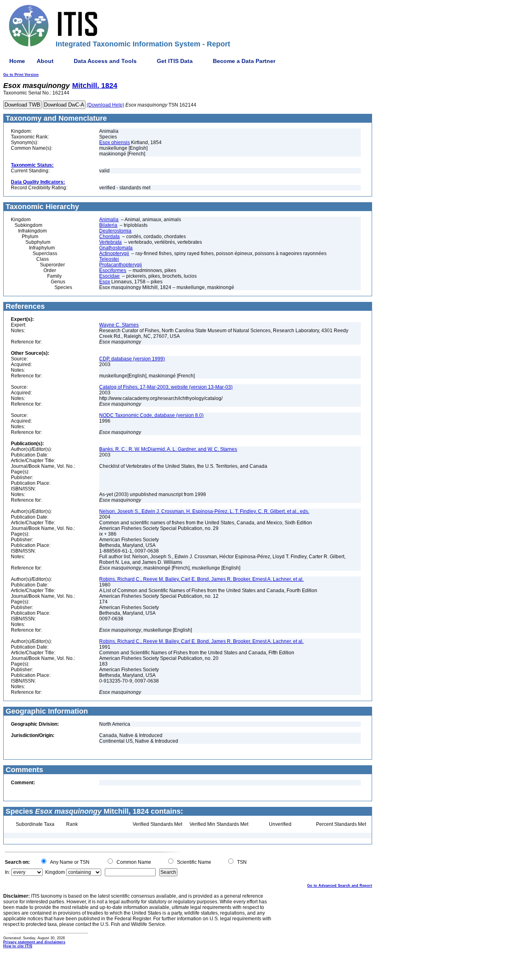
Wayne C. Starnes (119, 325)
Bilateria (108, 225)
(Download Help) (105, 105)
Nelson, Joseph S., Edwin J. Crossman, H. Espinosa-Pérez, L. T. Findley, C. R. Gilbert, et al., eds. (204, 511)
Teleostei (109, 259)
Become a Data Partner (244, 61)
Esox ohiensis (114, 142)
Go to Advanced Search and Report (339, 886)
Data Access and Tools (105, 61)
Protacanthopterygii (120, 265)
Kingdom (55, 872)
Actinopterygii (114, 253)
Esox (104, 282)
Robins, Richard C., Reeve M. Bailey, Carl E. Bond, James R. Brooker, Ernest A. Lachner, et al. (201, 579)
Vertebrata (110, 242)
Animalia (109, 219)
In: (7, 872)
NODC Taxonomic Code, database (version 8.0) (151, 415)
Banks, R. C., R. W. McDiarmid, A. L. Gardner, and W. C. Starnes (168, 449)
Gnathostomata (116, 248)
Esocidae (109, 276)
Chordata (109, 236)
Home (17, 61)
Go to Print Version (21, 75)
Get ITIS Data (175, 61)
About (45, 61)
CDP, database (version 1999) (132, 359)
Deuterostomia (115, 231)
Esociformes (112, 270)
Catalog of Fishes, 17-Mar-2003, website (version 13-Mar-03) (166, 387)
